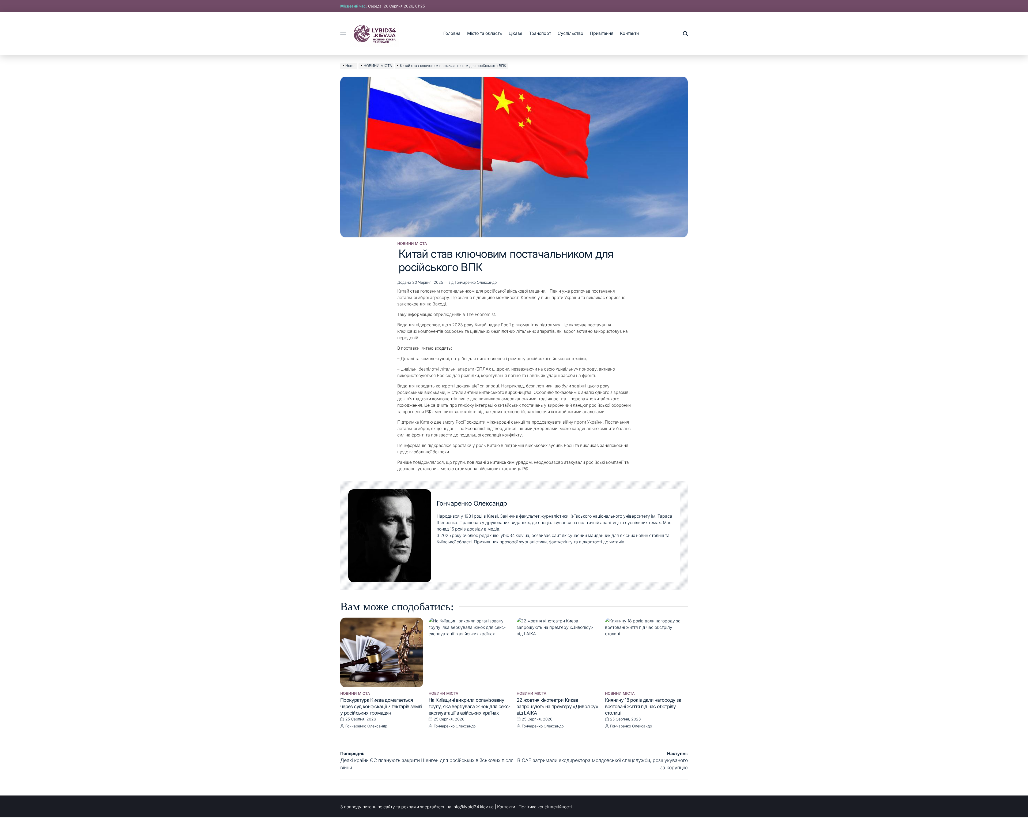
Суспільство (570, 33)
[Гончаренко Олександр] (389, 535)
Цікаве (515, 33)
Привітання (601, 33)
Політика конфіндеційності (545, 806)
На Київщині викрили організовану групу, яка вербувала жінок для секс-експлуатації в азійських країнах (470, 706)
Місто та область (484, 33)
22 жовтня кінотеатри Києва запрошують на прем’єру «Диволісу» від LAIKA (557, 706)
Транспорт (540, 33)
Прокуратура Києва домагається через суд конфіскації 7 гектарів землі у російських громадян (381, 706)
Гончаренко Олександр (476, 282)
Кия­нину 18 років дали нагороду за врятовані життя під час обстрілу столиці (643, 706)
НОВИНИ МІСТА (412, 243)
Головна (451, 33)
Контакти (629, 33)
